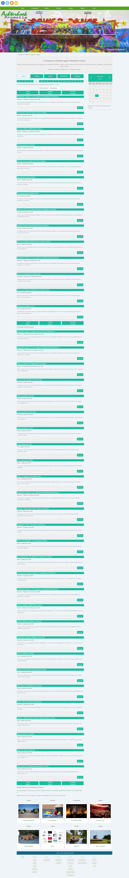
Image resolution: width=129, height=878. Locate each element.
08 (110, 89)
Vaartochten (76, 846)
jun (53, 81)
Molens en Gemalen (100, 846)
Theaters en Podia (100, 820)
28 (107, 98)
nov (81, 81)
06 (103, 89)
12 (100, 92)
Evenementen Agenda (76, 820)
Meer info (80, 107)
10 (93, 92)
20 (103, 95)
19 (100, 95)
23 (90, 98)
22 (110, 95)
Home (22, 8)
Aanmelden (77, 76)
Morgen (50, 76)
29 (110, 98)
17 (93, 95)
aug (64, 81)
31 (93, 101)
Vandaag (36, 76)
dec (19, 81)
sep (69, 81)
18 (96, 95)
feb (30, 81)
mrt (36, 81)
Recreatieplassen (53, 820)
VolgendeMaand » (50, 92)
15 (110, 92)
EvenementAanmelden (73, 92)
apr (42, 81)
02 (90, 89)
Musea (52, 846)
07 (107, 89)
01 (110, 87)
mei (47, 81)
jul (58, 81)
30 (90, 101)
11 (96, 92)
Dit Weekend (63, 76)
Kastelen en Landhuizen (28, 820)
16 (90, 95)
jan (25, 81)
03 (93, 89)
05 (100, 89)
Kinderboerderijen (28, 846)
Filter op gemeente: (43, 88)
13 (103, 92)
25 (96, 98)
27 (103, 98)
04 (96, 89)
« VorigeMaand (28, 92)
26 (100, 98)
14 (107, 92)
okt (75, 81)
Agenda (38, 54)
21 (107, 95)
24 (93, 98)
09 (90, 92)
